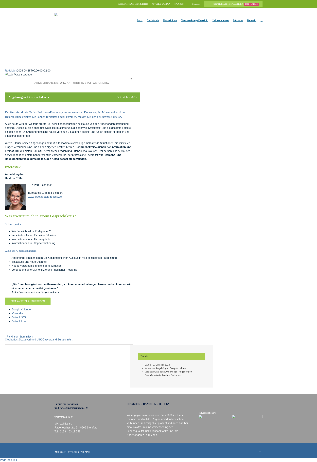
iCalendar (17, 313)
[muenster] (214, 416)
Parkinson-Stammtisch (20, 336)
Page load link (8, 460)
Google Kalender (22, 309)
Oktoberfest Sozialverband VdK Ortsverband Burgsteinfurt (38, 339)
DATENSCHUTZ (75, 452)
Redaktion (11, 70)
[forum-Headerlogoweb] (91, 14)
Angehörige (171, 371)
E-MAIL (86, 452)
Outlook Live (19, 321)
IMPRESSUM (60, 452)
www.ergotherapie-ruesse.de (45, 196)
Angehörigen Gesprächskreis (171, 368)
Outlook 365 (19, 317)
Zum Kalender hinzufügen (28, 301)
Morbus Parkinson (171, 375)
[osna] (247, 416)
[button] (262, 20)
